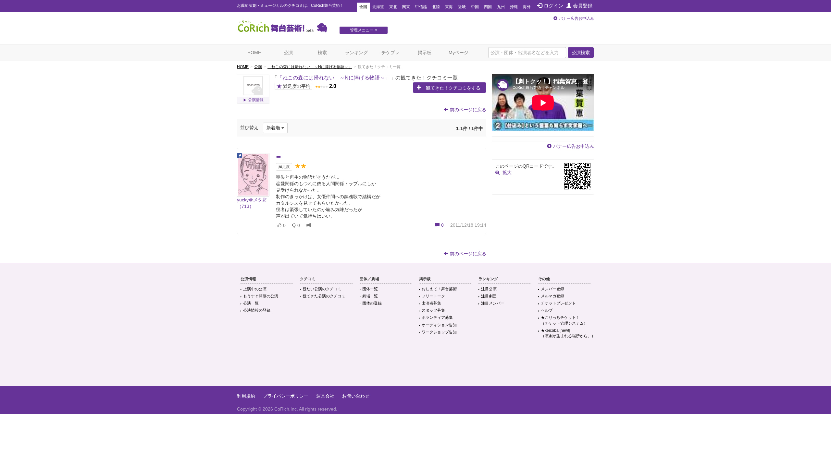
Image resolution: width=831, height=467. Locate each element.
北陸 (436, 7)
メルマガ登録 (552, 296)
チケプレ (390, 52)
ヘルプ (546, 310)
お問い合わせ (355, 396)
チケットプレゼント (558, 303)
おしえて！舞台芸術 (439, 289)
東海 (449, 7)
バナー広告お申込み (576, 18)
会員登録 (582, 5)
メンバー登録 (552, 289)
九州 (501, 7)
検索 (322, 52)
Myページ (458, 52)
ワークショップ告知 (439, 332)
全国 (363, 7)
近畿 (462, 7)
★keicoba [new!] (568, 333)
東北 (393, 7)
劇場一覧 (370, 296)
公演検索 (581, 52)
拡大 (507, 172)
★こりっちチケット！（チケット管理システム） (564, 320)
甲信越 (421, 7)
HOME (254, 52)
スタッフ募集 (433, 310)
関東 (406, 7)
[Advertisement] (415, 365)
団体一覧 (370, 289)
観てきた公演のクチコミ (324, 296)
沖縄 (514, 7)
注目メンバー (492, 303)
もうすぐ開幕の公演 (260, 296)
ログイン (553, 5)
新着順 (274, 127)
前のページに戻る (468, 109)
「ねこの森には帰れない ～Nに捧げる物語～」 (309, 67)
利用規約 (246, 396)
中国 (475, 7)
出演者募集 (431, 303)
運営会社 (325, 396)
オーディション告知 (439, 325)
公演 (288, 52)
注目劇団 (489, 296)
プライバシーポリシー (285, 396)
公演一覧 (251, 303)
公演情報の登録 (256, 310)
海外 (527, 7)
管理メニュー (361, 30)
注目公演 (489, 289)
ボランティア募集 (437, 317)
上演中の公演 (255, 289)
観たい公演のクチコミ (322, 289)
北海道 (378, 7)
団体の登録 (372, 303)
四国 (488, 7)
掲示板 (424, 52)
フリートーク (433, 296)
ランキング (356, 52)
